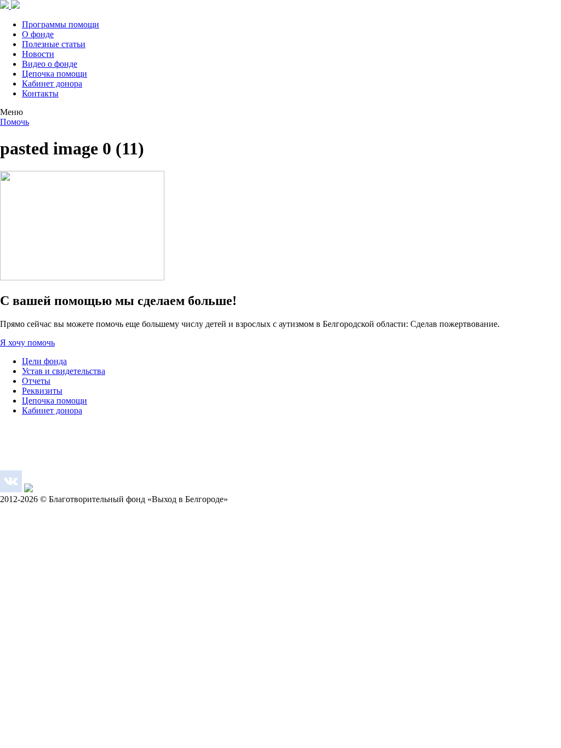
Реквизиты (42, 390)
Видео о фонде (49, 63)
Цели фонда (44, 361)
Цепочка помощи (54, 73)
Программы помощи (60, 24)
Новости (38, 54)
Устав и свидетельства (63, 371)
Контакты (40, 93)
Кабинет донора (52, 83)
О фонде (38, 34)
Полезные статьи (53, 44)
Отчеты (36, 380)
